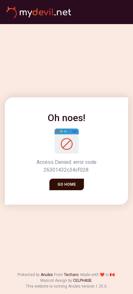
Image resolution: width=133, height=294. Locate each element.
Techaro (71, 274)
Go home (66, 184)
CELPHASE (82, 280)
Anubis (47, 274)
